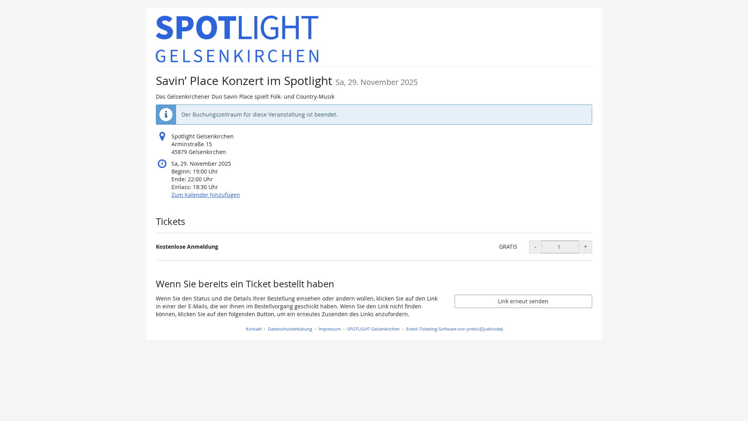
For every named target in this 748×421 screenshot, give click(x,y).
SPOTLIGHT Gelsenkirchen (373, 329)
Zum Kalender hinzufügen (205, 194)
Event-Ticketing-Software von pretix (442, 329)
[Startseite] (237, 39)
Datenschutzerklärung (290, 329)
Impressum (330, 329)
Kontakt (254, 329)
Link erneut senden (523, 301)
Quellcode (491, 329)
